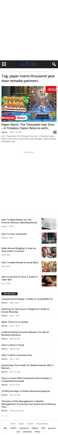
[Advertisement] (29, 30)
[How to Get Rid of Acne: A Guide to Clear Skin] (49, 280)
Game (4, 120)
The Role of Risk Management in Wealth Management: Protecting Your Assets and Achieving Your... (28, 404)
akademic (27, 432)
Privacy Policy (42, 424)
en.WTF (13, 428)
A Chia (37, 432)
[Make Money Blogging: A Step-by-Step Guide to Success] (49, 252)
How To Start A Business (14, 234)
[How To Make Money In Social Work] (49, 266)
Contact (30, 424)
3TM (43, 428)
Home (3, 71)
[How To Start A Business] (49, 238)
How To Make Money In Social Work (19, 262)
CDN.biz (35, 428)
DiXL (5, 428)
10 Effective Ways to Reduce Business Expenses (25, 391)
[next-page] (6, 415)
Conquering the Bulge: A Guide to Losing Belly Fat (27, 298)
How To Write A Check (12, 345)
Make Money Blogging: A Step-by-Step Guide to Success (19, 249)
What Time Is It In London (14, 322)
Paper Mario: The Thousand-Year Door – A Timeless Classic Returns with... (28, 126)
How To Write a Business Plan (16, 355)
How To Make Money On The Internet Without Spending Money (19, 221)
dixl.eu (4, 132)
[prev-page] (2, 415)
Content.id (24, 428)
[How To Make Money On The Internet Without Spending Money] (49, 223)
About (21, 424)
